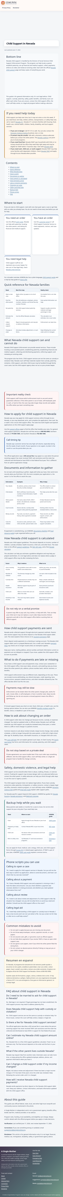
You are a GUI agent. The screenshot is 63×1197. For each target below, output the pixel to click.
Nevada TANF (45, 151)
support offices (15, 429)
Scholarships (36, 1163)
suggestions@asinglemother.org (14, 1130)
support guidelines (23, 547)
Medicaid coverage (32, 796)
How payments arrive (17, 181)
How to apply (14, 174)
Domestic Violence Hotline (19, 133)
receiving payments (40, 637)
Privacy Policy (6, 8)
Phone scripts (14, 192)
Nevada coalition (42, 138)
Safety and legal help (17, 187)
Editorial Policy (5, 1181)
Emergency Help (37, 1158)
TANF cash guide (25, 852)
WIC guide (52, 826)
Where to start (15, 167)
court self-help (12, 740)
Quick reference (15, 169)
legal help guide (25, 790)
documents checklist (40, 531)
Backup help (14, 190)
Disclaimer (16, 8)
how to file (23, 280)
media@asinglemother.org (44, 1183)
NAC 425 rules (37, 547)
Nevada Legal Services (13, 269)
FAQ (11, 194)
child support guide (49, 277)
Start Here (35, 1153)
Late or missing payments (18, 183)
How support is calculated (18, 178)
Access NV (19, 850)
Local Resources (37, 1161)
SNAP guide (52, 820)
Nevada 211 (19, 122)
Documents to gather (17, 176)
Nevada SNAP (48, 146)
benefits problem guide (44, 708)
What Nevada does (16, 172)
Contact (3, 1178)
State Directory (37, 1156)
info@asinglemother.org (44, 1176)
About (3, 1176)
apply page (19, 222)
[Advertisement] (31, 23)
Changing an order (16, 185)
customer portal (44, 222)
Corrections (4, 1183)
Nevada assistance (16, 796)
